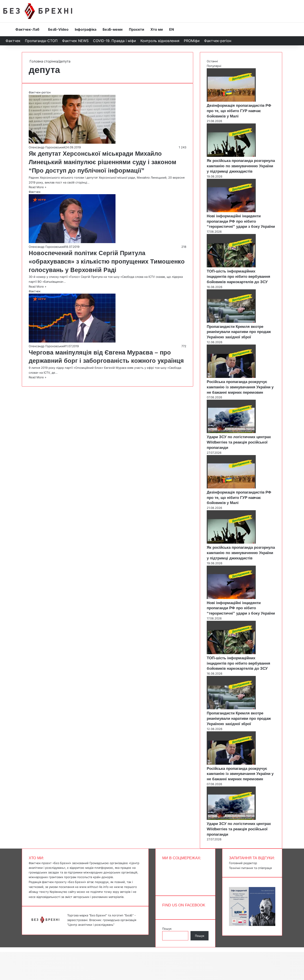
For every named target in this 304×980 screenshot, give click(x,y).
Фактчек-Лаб (27, 29)
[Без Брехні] (37, 11)
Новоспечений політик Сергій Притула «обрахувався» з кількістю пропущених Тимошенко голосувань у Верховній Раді (107, 261)
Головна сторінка (43, 61)
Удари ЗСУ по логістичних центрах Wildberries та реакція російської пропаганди (239, 442)
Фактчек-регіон (217, 40)
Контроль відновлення (159, 40)
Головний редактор (243, 863)
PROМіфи (192, 40)
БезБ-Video (58, 29)
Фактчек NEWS (75, 40)
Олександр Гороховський (47, 147)
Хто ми (156, 29)
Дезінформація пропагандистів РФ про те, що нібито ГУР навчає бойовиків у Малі (239, 110)
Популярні (214, 66)
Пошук (167, 928)
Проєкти (136, 29)
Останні (212, 61)
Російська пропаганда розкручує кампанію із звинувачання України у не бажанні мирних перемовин (240, 387)
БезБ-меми (113, 29)
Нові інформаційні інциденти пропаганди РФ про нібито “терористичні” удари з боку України (241, 221)
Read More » (37, 187)
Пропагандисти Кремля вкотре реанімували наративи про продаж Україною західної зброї (239, 332)
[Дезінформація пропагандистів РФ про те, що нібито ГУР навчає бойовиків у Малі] (231, 100)
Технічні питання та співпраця (250, 868)
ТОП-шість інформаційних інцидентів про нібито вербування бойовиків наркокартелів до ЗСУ (238, 276)
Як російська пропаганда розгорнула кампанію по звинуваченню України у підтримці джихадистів (241, 166)
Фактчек (13, 40)
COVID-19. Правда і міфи (114, 40)
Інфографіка (85, 29)
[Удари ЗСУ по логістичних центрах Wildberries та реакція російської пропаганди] (231, 432)
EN (171, 29)
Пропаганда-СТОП (41, 40)
